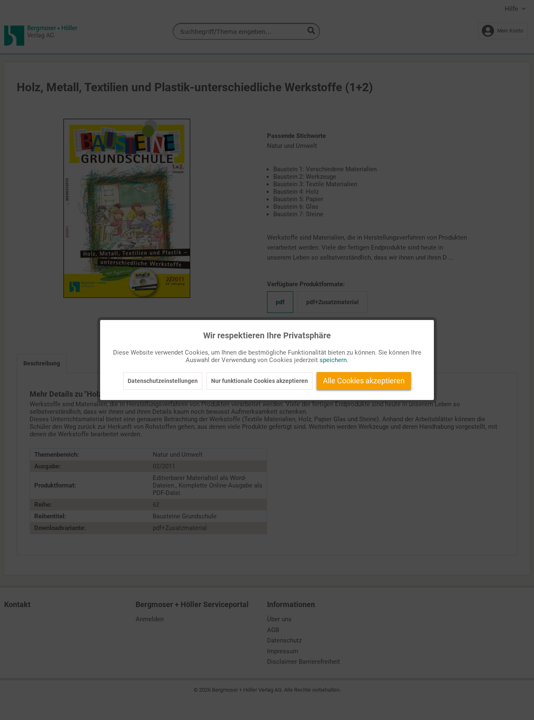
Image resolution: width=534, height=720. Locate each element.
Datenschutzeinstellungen (163, 381)
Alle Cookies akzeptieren (364, 380)
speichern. (334, 360)
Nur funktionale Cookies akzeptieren (259, 381)
